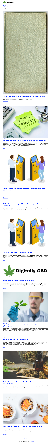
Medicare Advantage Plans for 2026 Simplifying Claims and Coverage (24, 140)
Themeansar (32, 441)
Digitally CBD (7, 6)
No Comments (11, 97)
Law (3, 94)
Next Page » (25, 438)
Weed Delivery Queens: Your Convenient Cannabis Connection (22, 426)
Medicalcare (5, 323)
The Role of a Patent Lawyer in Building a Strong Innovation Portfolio (24, 96)
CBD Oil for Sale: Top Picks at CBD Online (15, 339)
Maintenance (5, 278)
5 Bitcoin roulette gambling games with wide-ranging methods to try (24, 188)
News (4, 250)
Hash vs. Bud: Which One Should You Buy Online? (18, 382)
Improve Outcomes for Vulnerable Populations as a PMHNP (21, 325)
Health (4, 202)
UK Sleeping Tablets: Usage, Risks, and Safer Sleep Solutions (21, 204)
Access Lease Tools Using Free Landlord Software (18, 280)
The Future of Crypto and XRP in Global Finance (17, 252)
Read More (5, 102)
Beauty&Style (5, 138)
